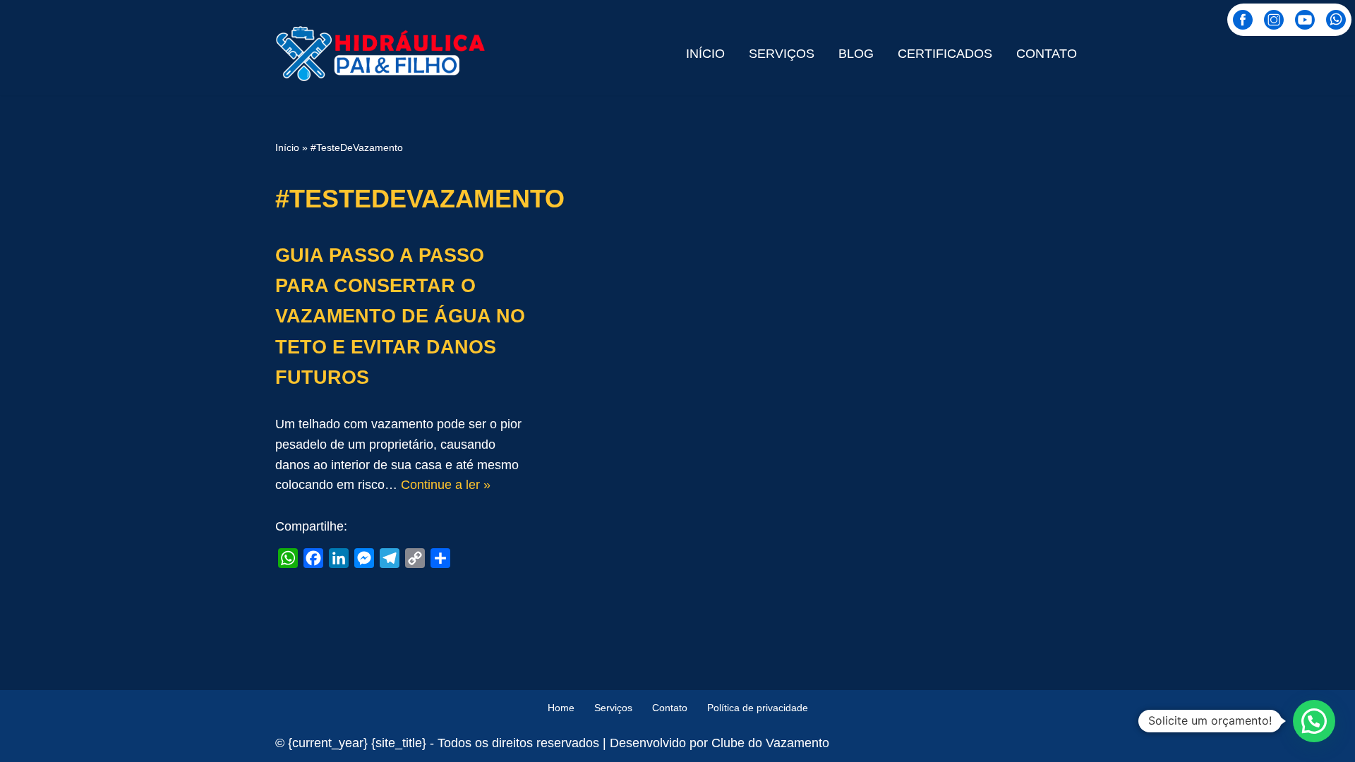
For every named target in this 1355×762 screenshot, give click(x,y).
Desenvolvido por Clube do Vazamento (719, 743)
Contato (1046, 54)
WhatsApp (1336, 20)
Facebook (1243, 20)
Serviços (781, 54)
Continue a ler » (445, 485)
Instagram (1274, 20)
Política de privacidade (757, 707)
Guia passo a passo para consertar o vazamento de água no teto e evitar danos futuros (400, 316)
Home (561, 707)
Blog (856, 54)
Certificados (945, 54)
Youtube (1305, 20)
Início (705, 54)
